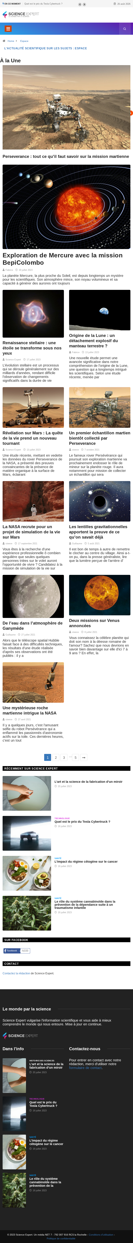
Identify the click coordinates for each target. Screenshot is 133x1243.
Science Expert (13, 359)
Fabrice (9, 270)
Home (11, 41)
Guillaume (77, 543)
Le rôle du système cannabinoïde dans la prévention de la (45, 1182)
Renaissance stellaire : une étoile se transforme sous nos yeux (32, 348)
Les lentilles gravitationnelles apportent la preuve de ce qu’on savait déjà (98, 531)
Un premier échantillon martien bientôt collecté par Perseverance (99, 438)
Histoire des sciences (67, 778)
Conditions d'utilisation (101, 1234)
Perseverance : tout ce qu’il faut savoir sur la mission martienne (66, 156)
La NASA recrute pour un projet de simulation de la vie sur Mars (31, 531)
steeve (75, 449)
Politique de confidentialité (61, 1238)
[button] (80, 4)
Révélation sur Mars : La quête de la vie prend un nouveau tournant (33, 438)
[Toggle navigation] (8, 28)
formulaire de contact (85, 1068)
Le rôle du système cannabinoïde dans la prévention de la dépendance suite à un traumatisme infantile (85, 905)
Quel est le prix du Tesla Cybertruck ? (82, 821)
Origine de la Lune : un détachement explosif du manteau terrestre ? (93, 340)
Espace (24, 41)
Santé (58, 858)
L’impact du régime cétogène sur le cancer (86, 861)
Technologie (62, 818)
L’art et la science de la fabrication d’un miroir (88, 781)
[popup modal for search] (124, 29)
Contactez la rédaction (16, 973)
